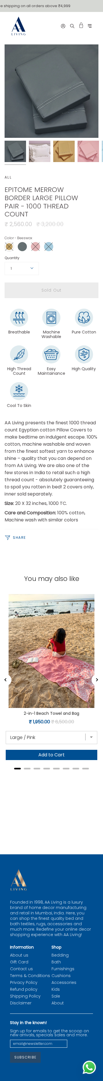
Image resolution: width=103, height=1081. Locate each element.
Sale (56, 996)
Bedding (60, 955)
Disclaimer (20, 1003)
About (58, 1003)
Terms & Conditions (30, 975)
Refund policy (23, 989)
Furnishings (63, 969)
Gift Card (19, 962)
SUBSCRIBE (25, 1057)
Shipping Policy (25, 996)
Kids (56, 989)
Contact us (21, 969)
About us (19, 955)
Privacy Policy (23, 982)
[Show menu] (90, 26)
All (8, 177)
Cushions (61, 975)
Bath (56, 962)
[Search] (72, 26)
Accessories (64, 982)
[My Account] (63, 26)
